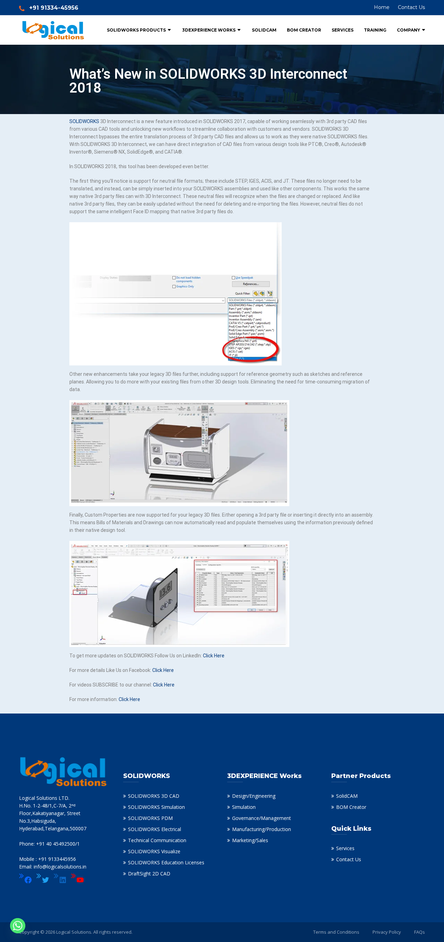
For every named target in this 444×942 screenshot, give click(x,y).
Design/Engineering (253, 796)
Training (375, 30)
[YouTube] (77, 880)
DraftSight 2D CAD (149, 873)
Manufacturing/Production (261, 829)
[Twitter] (43, 880)
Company (408, 30)
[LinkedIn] (60, 880)
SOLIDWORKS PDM (150, 818)
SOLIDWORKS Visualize (154, 851)
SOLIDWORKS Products (136, 30)
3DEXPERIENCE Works (209, 30)
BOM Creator (304, 30)
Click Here (213, 655)
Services (342, 30)
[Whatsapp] (17, 925)
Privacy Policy (387, 932)
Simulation (244, 807)
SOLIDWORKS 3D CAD (153, 796)
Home (382, 7)
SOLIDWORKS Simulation (156, 807)
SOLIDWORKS (84, 121)
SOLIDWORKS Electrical (154, 829)
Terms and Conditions (336, 932)
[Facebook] (25, 880)
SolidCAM (264, 30)
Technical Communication (157, 840)
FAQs (419, 932)
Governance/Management (261, 818)
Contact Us (411, 7)
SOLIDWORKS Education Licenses (166, 862)
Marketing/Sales (250, 840)
